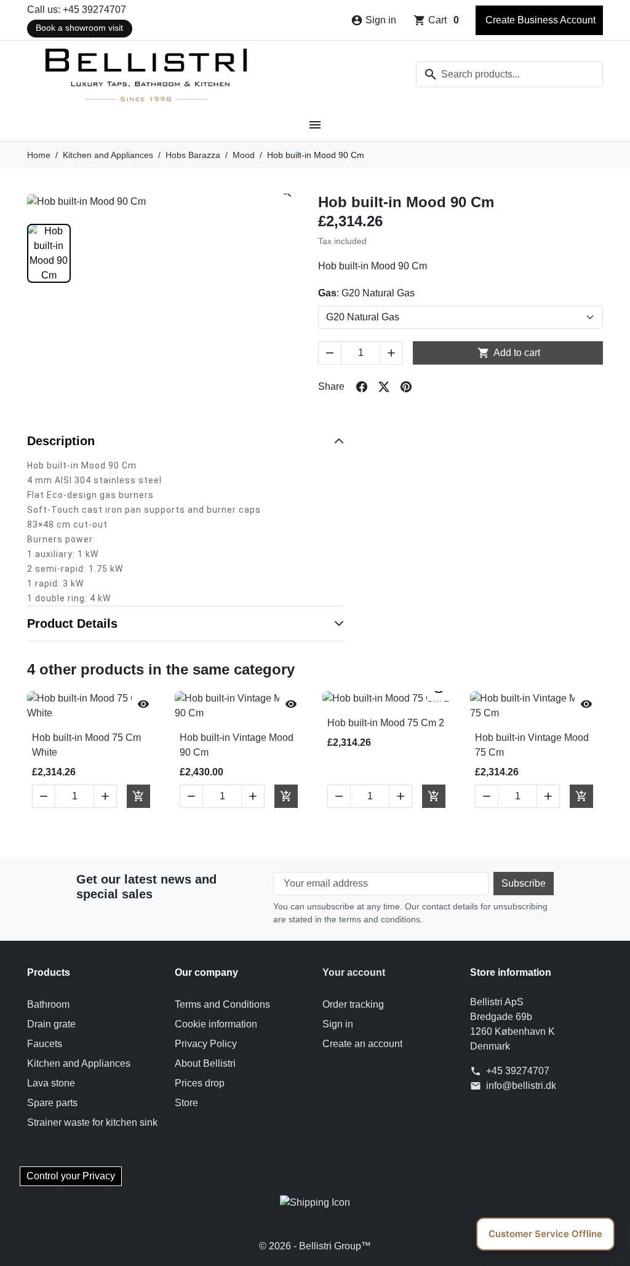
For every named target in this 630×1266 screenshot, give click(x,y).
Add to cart (508, 353)
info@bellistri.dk (521, 1085)
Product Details (72, 623)
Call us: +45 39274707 (76, 9)
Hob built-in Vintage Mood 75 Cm (532, 745)
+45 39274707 (517, 1071)
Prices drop (200, 1083)
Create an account (362, 1044)
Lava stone (51, 1083)
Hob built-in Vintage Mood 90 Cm (236, 745)
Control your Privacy (70, 1176)
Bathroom (48, 1004)
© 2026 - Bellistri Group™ (315, 1246)
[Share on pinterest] (406, 387)
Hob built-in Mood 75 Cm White (86, 745)
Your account (353, 972)
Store (186, 1103)
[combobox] (509, 74)
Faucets (44, 1044)
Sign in (337, 1024)
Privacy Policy (206, 1044)
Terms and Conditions (222, 1004)
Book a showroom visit (79, 28)
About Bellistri (205, 1063)
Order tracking (353, 1004)
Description (61, 441)
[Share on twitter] (384, 387)
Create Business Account (539, 20)
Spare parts (52, 1103)
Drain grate (51, 1024)
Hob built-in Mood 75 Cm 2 (385, 723)
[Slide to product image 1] (49, 253)
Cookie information (216, 1024)
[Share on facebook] (362, 387)
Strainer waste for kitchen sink (92, 1122)
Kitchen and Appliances (78, 1063)
